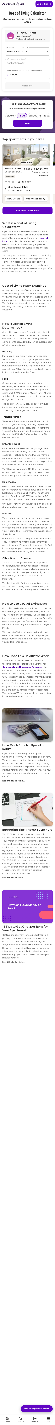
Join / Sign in (44, 4)
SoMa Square (13, 168)
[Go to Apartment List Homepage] (13, 4)
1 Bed (22, 115)
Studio (10, 115)
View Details (13, 199)
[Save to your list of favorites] (45, 149)
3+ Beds (44, 115)
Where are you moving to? (16, 59)
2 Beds (33, 115)
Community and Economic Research (22, 667)
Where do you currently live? (17, 47)
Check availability (35, 199)
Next (27, 123)
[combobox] (27, 51)
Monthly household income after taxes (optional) (24, 70)
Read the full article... (13, 781)
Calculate (27, 86)
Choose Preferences (27, 210)
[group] (26, 155)
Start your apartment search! (36, 1409)
